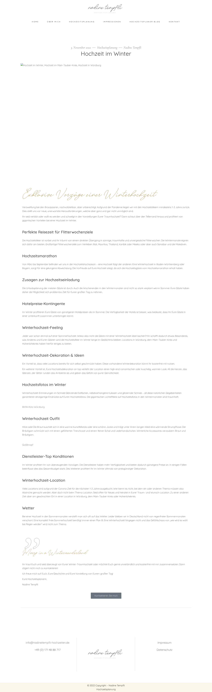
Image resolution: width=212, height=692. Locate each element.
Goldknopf (27, 444)
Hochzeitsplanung (107, 47)
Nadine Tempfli (132, 47)
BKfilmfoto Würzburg (33, 406)
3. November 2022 (81, 47)
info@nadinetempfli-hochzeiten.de (47, 642)
